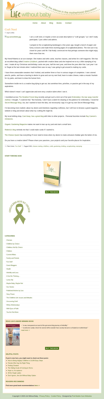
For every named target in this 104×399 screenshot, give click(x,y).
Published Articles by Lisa (14, 290)
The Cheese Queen (12, 135)
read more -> (25, 330)
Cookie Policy (56, 396)
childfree (46, 146)
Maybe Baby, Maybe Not (14, 283)
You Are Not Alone (12, 312)
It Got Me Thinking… (13, 276)
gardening (57, 146)
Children (9, 251)
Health (8, 269)
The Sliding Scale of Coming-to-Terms (20, 368)
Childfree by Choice (12, 244)
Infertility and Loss (12, 272)
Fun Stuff (18, 146)
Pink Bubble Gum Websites (82, 396)
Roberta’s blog (10, 130)
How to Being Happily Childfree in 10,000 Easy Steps (25, 360)
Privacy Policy (44, 396)
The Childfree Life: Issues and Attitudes (19, 298)
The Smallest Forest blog (28, 97)
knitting (63, 146)
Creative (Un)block (30, 62)
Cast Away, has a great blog (33, 116)
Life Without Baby (52, 10)
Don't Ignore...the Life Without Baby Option (22, 375)
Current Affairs (11, 254)
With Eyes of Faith (12, 308)
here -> (37, 385)
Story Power (10, 294)
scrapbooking (71, 146)
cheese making (37, 146)
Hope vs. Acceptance (15, 370)
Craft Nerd (11, 29)
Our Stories (10, 287)
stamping (79, 146)
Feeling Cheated (13, 365)
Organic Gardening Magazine (16, 124)
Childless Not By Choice (14, 247)
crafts (51, 146)
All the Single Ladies (14, 373)
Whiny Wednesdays (13, 305)
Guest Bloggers (11, 265)
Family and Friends (12, 258)
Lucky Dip (9, 280)
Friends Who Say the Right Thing (19, 363)
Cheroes (9, 240)
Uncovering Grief (12, 301)
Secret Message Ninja (13, 103)
